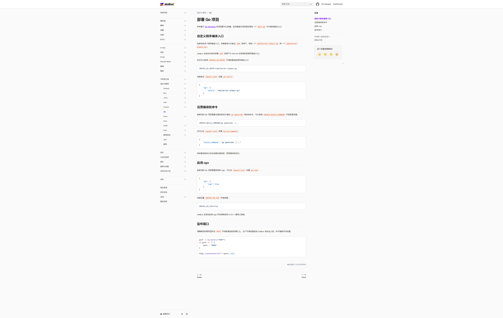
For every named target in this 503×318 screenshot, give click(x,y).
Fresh (304, 277)
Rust (165, 121)
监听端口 (318, 30)
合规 (162, 197)
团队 (162, 162)
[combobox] (297, 4)
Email (162, 57)
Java (165, 98)
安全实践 (163, 192)
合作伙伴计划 (165, 171)
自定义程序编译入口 (322, 18)
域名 (162, 52)
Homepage (326, 4)
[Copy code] (302, 68)
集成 (162, 71)
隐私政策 (163, 188)
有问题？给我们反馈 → (322, 37)
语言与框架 (164, 84)
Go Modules (210, 27)
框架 (165, 144)
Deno (165, 116)
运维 (162, 35)
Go (164, 112)
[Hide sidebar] (187, 314)
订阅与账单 (164, 157)
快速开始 (163, 13)
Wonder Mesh (165, 62)
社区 (162, 179)
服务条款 (163, 201)
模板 (162, 66)
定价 (162, 152)
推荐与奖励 (164, 166)
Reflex (199, 277)
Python (166, 107)
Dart (165, 130)
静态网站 (166, 135)
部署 (162, 30)
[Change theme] (182, 314)
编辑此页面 (318, 40)
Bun (164, 93)
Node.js (166, 88)
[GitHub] (317, 4)
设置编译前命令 (320, 22)
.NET (165, 140)
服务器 (162, 21)
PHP (165, 102)
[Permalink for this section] (225, 36)
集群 (162, 25)
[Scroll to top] (343, 63)
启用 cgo (318, 26)
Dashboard (338, 4)
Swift (165, 126)
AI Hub (162, 48)
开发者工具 (164, 79)
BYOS (162, 39)
